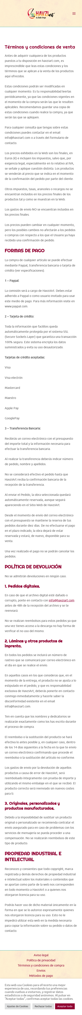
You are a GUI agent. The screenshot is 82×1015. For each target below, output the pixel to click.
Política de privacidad (41, 960)
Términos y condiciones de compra (41, 965)
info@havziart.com (61, 600)
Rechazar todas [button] (43, 1006)
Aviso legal (41, 955)
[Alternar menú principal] (74, 13)
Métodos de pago (41, 975)
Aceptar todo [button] (64, 1006)
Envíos (41, 970)
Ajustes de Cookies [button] (17, 1006)
